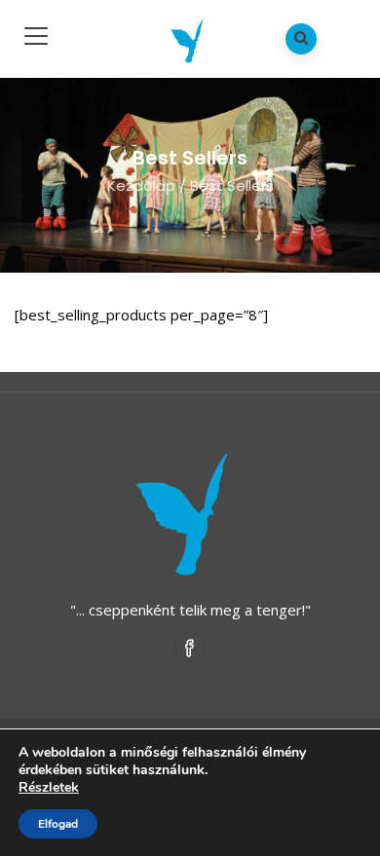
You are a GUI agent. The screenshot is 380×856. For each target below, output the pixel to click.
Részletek (49, 788)
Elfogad (58, 824)
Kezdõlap (141, 185)
